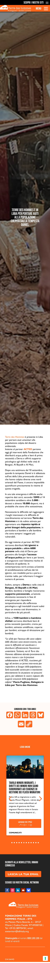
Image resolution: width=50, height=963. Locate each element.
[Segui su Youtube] (23, 890)
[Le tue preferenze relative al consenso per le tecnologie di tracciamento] (45, 958)
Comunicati (15, 832)
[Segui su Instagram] (12, 890)
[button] (10, 799)
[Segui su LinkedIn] (18, 890)
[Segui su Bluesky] (28, 890)
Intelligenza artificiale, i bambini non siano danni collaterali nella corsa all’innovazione (23, 787)
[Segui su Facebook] (7, 890)
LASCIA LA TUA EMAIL (23, 874)
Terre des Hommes (14, 436)
